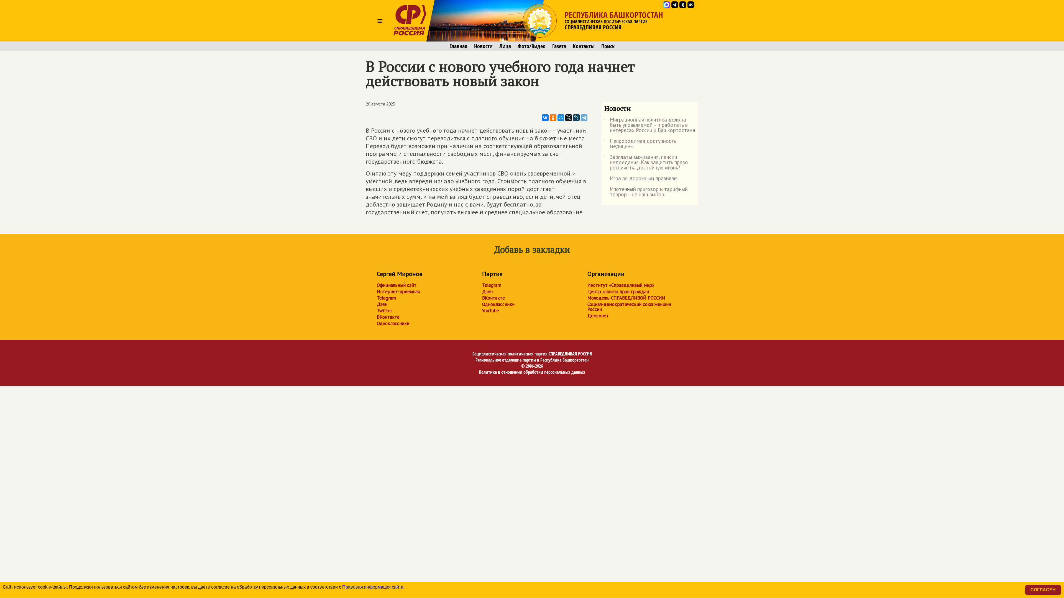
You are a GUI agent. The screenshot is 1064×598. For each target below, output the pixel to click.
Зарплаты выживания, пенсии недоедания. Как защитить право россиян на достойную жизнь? (646, 162)
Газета (559, 46)
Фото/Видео (532, 46)
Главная (458, 46)
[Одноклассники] (553, 117)
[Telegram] (584, 117)
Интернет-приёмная (398, 291)
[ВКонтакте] (545, 117)
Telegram (386, 297)
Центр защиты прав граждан (618, 291)
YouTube (490, 310)
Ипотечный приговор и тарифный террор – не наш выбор (646, 192)
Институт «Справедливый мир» (620, 285)
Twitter (384, 310)
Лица (505, 46)
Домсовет (598, 315)
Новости (483, 46)
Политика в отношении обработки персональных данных (532, 372)
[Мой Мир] (560, 117)
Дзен (382, 304)
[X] (568, 117)
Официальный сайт (396, 285)
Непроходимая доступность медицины (640, 144)
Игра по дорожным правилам (640, 179)
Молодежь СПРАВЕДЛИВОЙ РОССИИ (626, 297)
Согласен (1043, 589)
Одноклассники (393, 323)
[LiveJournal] (576, 117)
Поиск (608, 46)
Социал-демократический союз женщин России (629, 307)
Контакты (584, 46)
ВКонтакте (388, 317)
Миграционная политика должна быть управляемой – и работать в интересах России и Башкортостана (649, 125)
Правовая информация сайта (372, 587)
